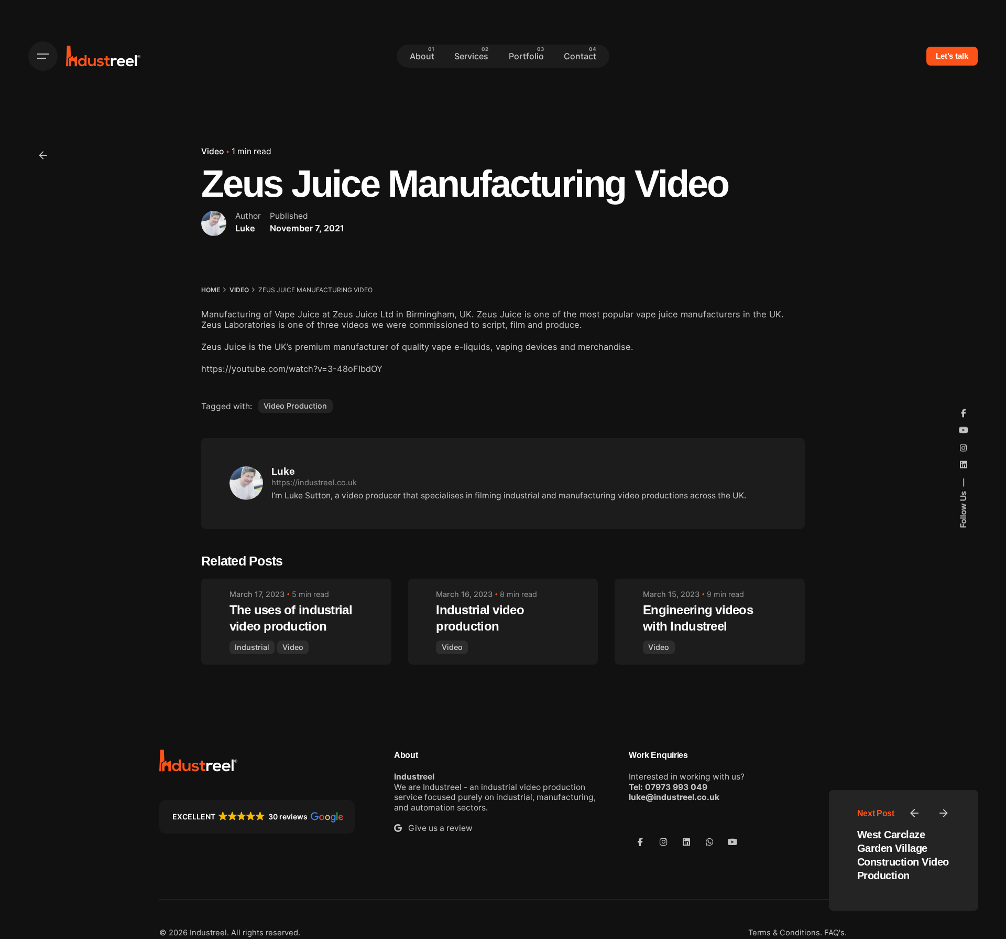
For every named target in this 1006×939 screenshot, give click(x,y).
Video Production (295, 405)
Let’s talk (952, 56)
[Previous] (914, 813)
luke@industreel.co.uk (674, 797)
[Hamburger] (43, 56)
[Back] (43, 155)
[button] (257, 817)
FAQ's (834, 932)
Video (212, 151)
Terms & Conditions (784, 932)
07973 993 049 (676, 787)
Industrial (252, 647)
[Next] (943, 813)
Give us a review (437, 828)
